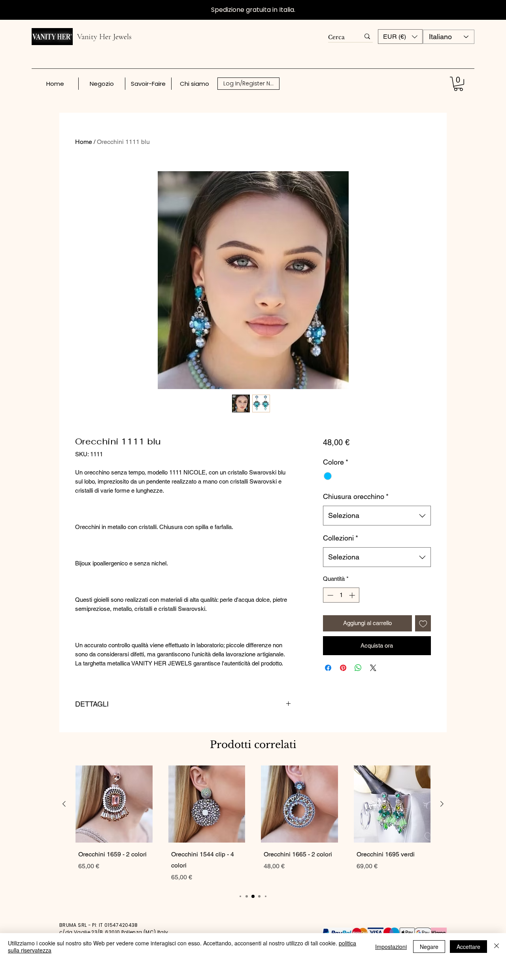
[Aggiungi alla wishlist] (423, 623)
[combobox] (377, 515)
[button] (400, 36)
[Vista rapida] (114, 804)
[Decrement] (329, 595)
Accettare (468, 947)
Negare (429, 947)
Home (83, 142)
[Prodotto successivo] (442, 804)
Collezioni (340, 538)
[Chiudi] (496, 946)
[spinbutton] (340, 595)
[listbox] (400, 36)
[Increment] (352, 595)
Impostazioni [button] (391, 947)
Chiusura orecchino (356, 496)
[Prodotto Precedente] (64, 804)
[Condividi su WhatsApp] (358, 668)
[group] (253, 825)
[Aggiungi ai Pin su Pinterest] (343, 668)
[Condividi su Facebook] (328, 668)
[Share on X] (373, 668)
